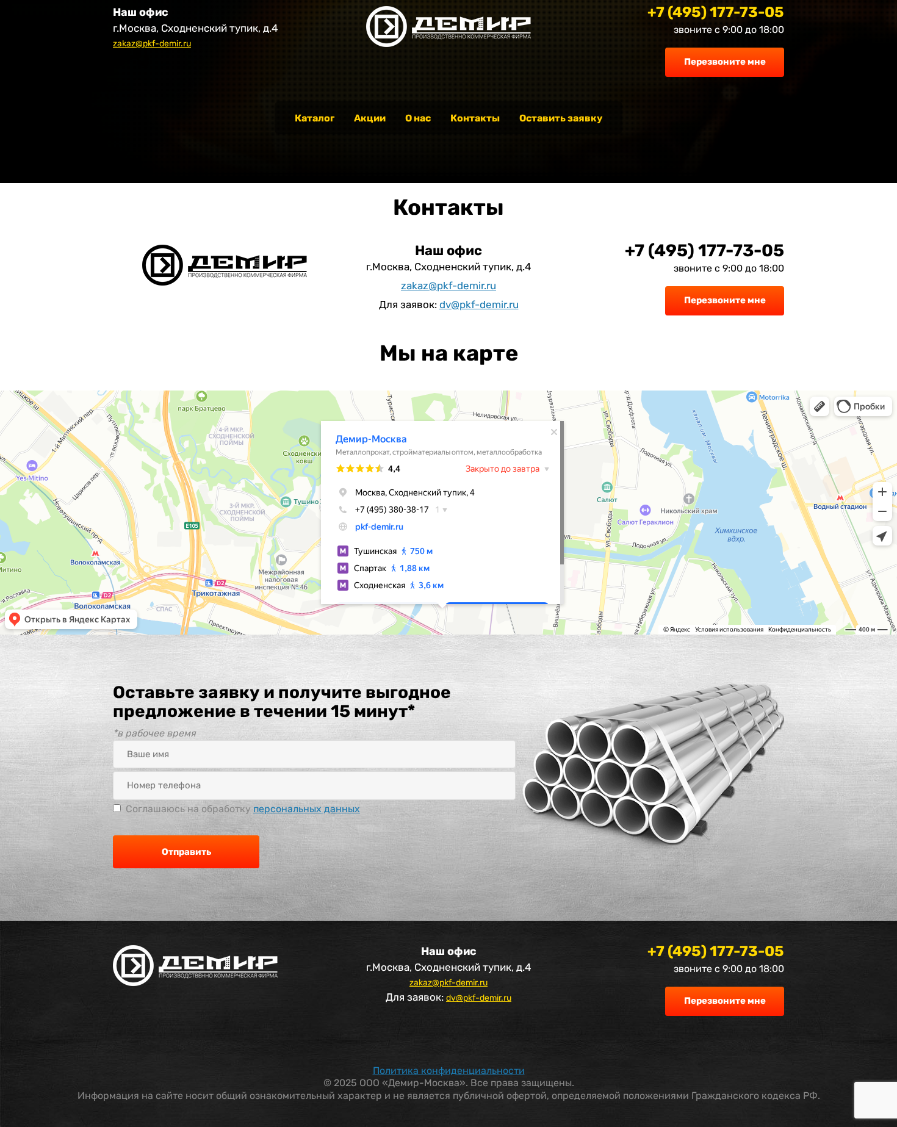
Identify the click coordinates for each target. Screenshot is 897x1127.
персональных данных (306, 809)
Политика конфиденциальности (449, 1070)
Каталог (314, 118)
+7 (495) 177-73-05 (715, 12)
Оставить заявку (560, 118)
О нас (418, 118)
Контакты (475, 118)
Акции (370, 118)
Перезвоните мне (725, 61)
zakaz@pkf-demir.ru (152, 43)
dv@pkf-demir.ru (479, 304)
